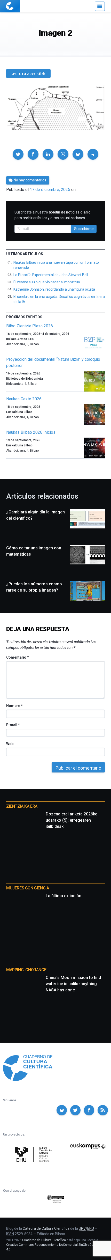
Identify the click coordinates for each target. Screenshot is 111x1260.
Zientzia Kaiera (21, 806)
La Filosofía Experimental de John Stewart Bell (50, 275)
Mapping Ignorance (26, 969)
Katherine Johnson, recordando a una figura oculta (54, 289)
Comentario (17, 657)
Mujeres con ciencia (27, 888)
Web (9, 744)
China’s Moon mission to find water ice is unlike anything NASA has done (73, 983)
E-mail (12, 725)
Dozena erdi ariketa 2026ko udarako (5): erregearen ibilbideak (72, 820)
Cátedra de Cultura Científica (46, 1228)
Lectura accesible (28, 73)
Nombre (14, 706)
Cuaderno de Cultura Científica (44, 1240)
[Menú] (100, 6)
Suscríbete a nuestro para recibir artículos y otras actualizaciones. (52, 215)
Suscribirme (84, 229)
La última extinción (63, 895)
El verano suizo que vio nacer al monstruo (46, 282)
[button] (18, 154)
